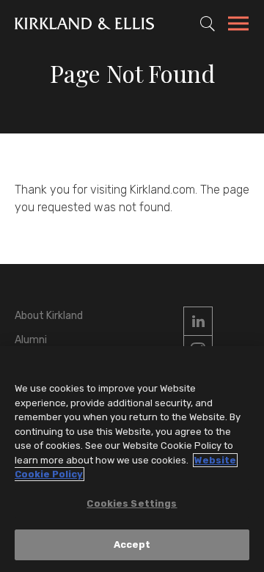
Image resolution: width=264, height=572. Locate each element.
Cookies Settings (132, 503)
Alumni (31, 340)
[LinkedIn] (198, 321)
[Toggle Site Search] (207, 23)
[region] (132, 459)
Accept (132, 544)
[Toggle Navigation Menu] (238, 26)
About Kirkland (49, 315)
